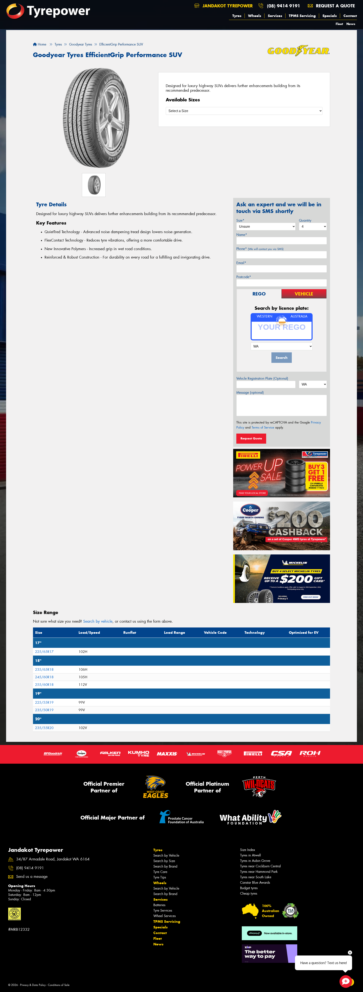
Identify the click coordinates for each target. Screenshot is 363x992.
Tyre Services (162, 910)
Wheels (254, 15)
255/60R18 (44, 684)
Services (275, 15)
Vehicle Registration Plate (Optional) (262, 378)
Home (41, 44)
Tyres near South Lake (255, 877)
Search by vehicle (97, 621)
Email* (241, 263)
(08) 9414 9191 (283, 5)
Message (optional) (250, 392)
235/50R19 (44, 710)
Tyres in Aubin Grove (255, 861)
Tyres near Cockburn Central (260, 866)
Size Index (247, 850)
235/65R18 (44, 669)
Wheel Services (164, 916)
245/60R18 (44, 677)
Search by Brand (165, 866)
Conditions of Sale (59, 985)
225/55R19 (44, 702)
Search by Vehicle (166, 855)
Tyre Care (160, 872)
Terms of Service (263, 427)
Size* (240, 220)
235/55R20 (44, 728)
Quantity (305, 220)
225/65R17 (44, 652)
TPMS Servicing (302, 15)
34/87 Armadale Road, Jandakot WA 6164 (52, 859)
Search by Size (164, 861)
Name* (241, 235)
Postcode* (243, 277)
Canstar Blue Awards (255, 882)
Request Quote (251, 438)
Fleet (339, 24)
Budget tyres (249, 888)
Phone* (260, 249)
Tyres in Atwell (250, 855)
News (350, 24)
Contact (350, 15)
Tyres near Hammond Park (259, 871)
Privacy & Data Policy (33, 985)
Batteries (159, 905)
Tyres (236, 15)
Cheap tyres (248, 893)
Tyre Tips (159, 877)
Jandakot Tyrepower (227, 5)
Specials (329, 15)
